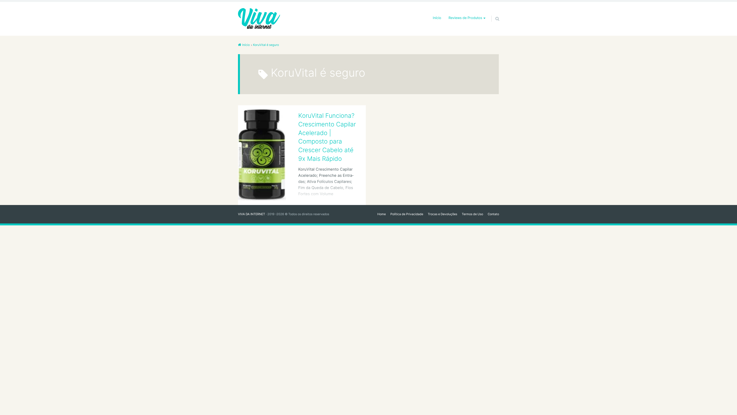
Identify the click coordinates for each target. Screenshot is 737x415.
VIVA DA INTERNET (251, 214)
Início (437, 18)
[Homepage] (259, 19)
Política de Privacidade (406, 214)
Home (381, 214)
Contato (493, 214)
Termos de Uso (472, 214)
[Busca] (493, 13)
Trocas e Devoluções (442, 214)
